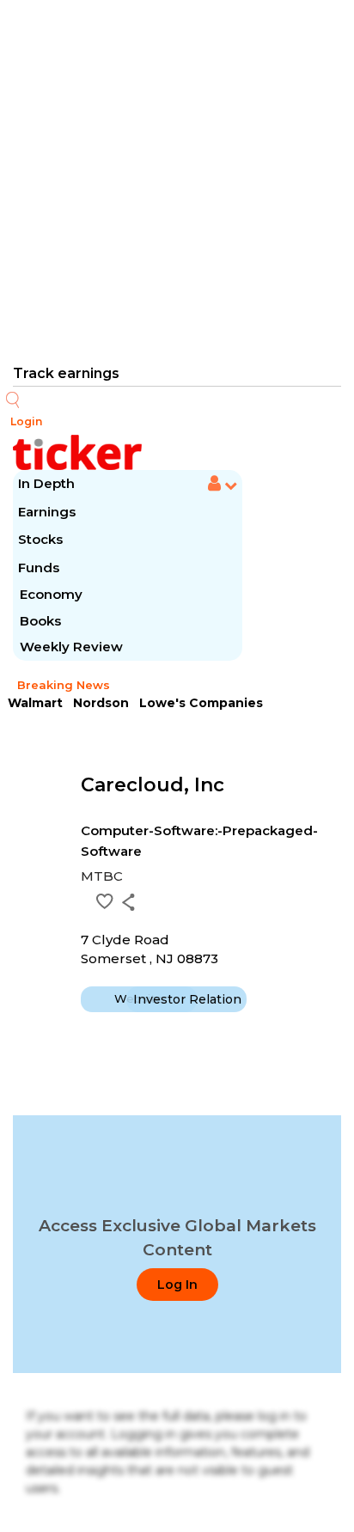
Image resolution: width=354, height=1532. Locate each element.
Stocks (40, 539)
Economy (51, 594)
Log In (177, 1284)
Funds (40, 567)
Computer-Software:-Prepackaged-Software (199, 840)
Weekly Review (71, 646)
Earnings (48, 512)
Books (40, 621)
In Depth (46, 483)
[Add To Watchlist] (105, 901)
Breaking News (63, 685)
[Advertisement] (177, 180)
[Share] (128, 902)
